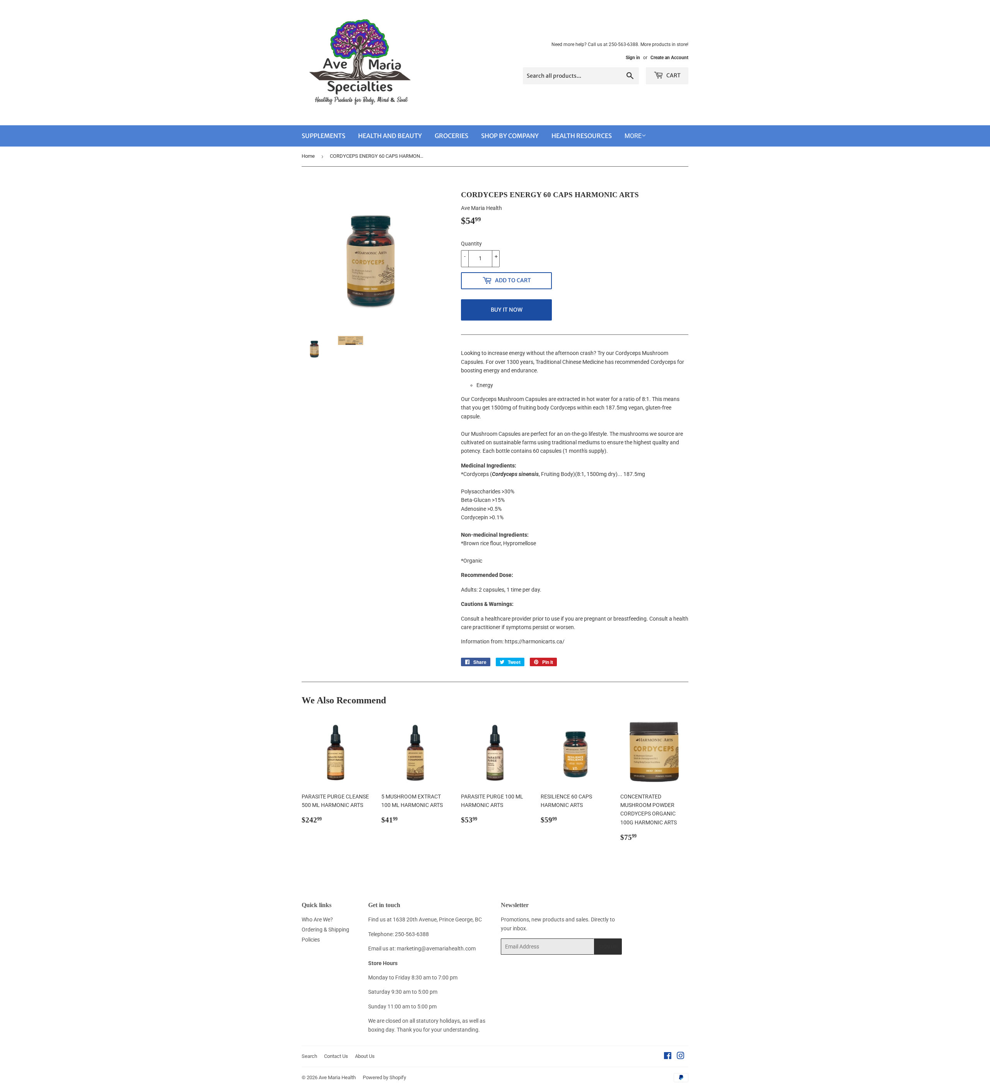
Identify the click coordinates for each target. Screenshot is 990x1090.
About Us (365, 1056)
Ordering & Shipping (325, 929)
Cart (673, 75)
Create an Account (669, 57)
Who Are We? (317, 919)
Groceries (451, 136)
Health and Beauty (390, 136)
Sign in (633, 57)
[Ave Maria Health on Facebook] (668, 1057)
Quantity (471, 244)
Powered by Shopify (384, 1077)
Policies (311, 939)
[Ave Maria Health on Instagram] (680, 1057)
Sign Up (608, 947)
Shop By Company (510, 136)
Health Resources (581, 136)
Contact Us (336, 1056)
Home (308, 156)
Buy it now (506, 309)
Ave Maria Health (337, 1077)
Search (309, 1056)
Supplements (323, 136)
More (633, 136)
